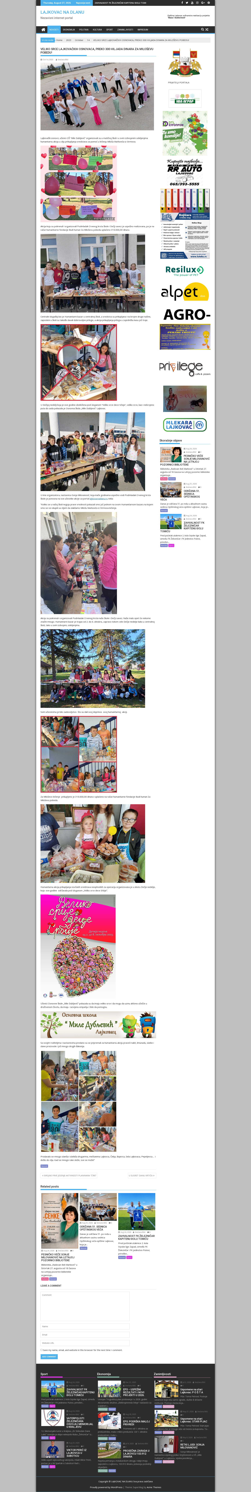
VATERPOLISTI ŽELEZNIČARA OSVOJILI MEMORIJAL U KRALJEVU (125, 2)
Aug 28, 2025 (130, 1414)
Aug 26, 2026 (48, 1250)
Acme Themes (154, 1487)
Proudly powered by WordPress (106, 1487)
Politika (83, 29)
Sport (109, 29)
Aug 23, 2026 (73, 1443)
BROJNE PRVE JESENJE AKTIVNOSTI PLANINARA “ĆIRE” (70, 1175)
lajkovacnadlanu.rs (99, 498)
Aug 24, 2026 (125, 1232)
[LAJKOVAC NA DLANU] (43, 29)
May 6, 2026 (187, 1437)
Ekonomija (69, 29)
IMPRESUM (143, 29)
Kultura (97, 29)
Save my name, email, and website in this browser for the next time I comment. (82, 1350)
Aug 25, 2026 (87, 1223)
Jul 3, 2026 (186, 1382)
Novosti (54, 29)
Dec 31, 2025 (130, 1382)
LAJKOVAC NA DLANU (62, 12)
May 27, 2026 (187, 1411)
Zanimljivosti (125, 29)
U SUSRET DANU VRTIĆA (141, 1175)
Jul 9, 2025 (129, 1443)
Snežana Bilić (63, 59)
